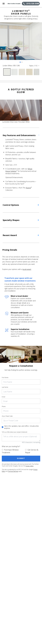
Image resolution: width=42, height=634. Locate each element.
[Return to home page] (14, 3)
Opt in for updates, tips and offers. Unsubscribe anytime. (21, 427)
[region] (21, 43)
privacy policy (29, 466)
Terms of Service (13, 471)
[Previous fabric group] (27, 65)
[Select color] (7, 72)
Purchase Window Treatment (10, 451)
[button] (3, 3)
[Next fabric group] (38, 65)
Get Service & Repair (31, 451)
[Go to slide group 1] (20, 62)
